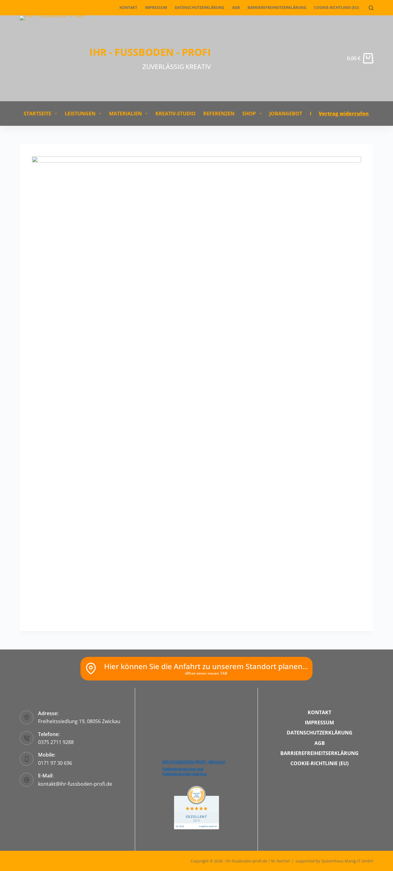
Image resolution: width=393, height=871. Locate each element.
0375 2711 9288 (56, 742)
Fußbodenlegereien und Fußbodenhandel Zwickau (184, 771)
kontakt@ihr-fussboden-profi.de (75, 783)
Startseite (37, 113)
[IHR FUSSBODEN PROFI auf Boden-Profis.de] (196, 807)
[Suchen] (371, 8)
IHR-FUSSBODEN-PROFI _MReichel (193, 762)
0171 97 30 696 (55, 763)
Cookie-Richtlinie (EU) (336, 7)
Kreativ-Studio (175, 113)
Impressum (156, 7)
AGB (236, 7)
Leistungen (80, 113)
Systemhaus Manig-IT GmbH (347, 861)
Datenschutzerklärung (199, 7)
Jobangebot (285, 113)
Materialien (125, 113)
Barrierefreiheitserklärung (276, 7)
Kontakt (128, 7)
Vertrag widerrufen (344, 113)
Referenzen (219, 113)
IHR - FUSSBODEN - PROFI (150, 52)
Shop (249, 113)
